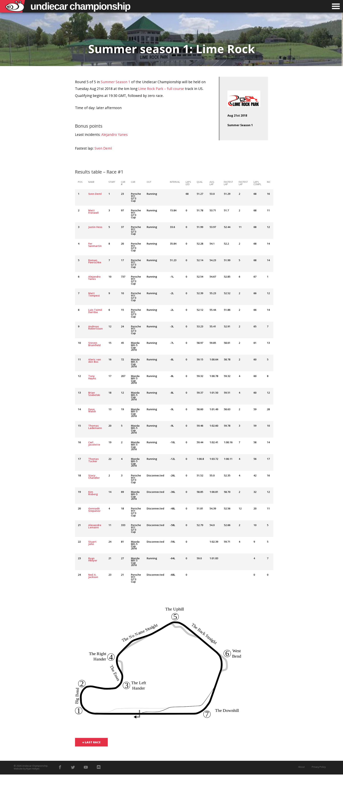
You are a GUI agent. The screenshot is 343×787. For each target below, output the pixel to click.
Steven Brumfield (94, 344)
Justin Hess (95, 227)
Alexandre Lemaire (94, 526)
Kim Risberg (93, 493)
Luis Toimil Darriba (95, 311)
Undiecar (80, 6)
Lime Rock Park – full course (161, 88)
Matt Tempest (94, 294)
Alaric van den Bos (94, 360)
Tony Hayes (92, 377)
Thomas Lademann (95, 427)
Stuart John (92, 543)
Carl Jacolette (94, 443)
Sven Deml (103, 148)
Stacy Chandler (94, 476)
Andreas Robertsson (95, 327)
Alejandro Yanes (114, 134)
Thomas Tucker (93, 460)
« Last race (91, 742)
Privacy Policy (319, 766)
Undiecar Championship (35, 765)
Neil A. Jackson (93, 576)
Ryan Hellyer (92, 559)
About (301, 766)
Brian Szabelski (94, 394)
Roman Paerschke (94, 261)
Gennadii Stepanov (94, 509)
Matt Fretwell (93, 211)
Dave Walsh (92, 410)
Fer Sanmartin (95, 245)
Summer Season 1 (115, 81)
